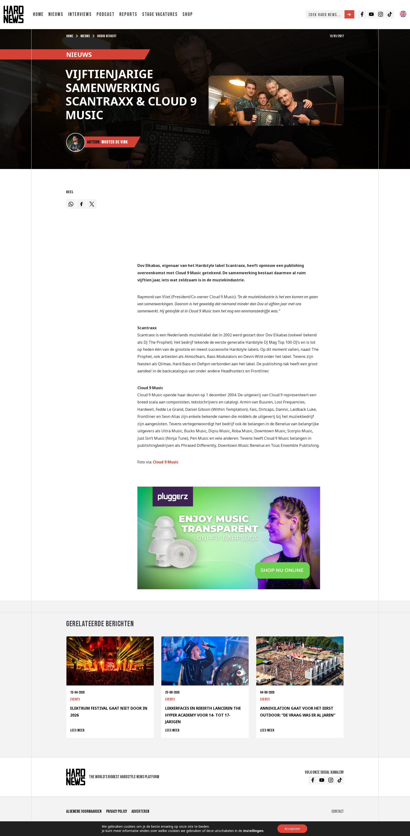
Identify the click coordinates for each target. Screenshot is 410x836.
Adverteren (140, 811)
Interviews (80, 14)
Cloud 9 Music (166, 462)
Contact (337, 811)
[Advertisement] (228, 221)
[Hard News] (13, 14)
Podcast (106, 14)
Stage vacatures (160, 14)
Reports (128, 14)
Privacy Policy (116, 811)
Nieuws (55, 14)
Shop (187, 14)
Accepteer (292, 828)
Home (38, 14)
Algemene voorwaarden (84, 811)
